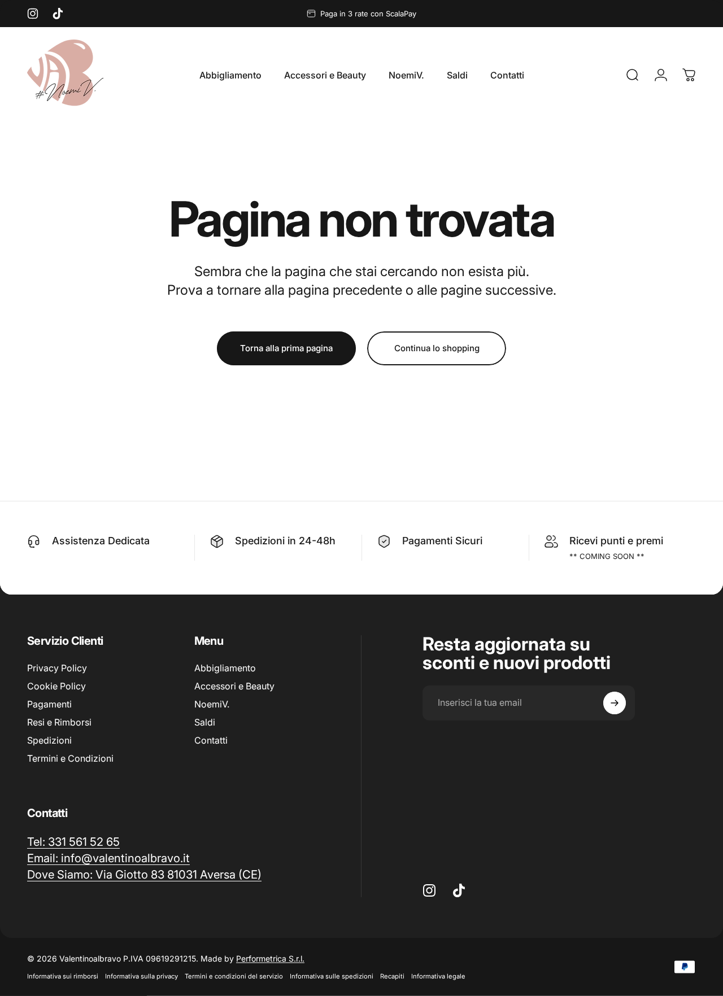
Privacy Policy (57, 668)
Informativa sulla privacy (141, 976)
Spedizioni (49, 740)
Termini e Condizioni (70, 758)
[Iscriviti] (614, 703)
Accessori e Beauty (234, 686)
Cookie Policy (56, 686)
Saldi (204, 722)
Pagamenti (49, 704)
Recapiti (392, 976)
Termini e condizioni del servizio (234, 976)
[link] (144, 874)
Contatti (211, 740)
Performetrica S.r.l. (270, 958)
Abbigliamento (225, 668)
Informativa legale (438, 976)
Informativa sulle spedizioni (331, 976)
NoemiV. (211, 704)
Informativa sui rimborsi (62, 976)
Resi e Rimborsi (59, 722)
